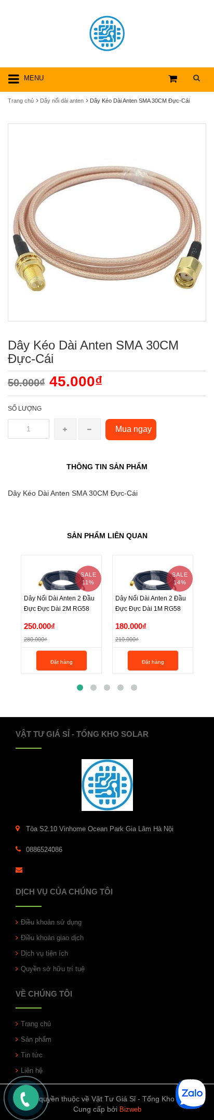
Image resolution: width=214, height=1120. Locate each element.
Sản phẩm (36, 1039)
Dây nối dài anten (62, 100)
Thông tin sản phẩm (107, 467)
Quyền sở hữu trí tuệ (53, 969)
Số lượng (25, 408)
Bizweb (130, 1109)
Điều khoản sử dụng (51, 922)
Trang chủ (36, 1024)
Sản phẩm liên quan (107, 535)
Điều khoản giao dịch (52, 938)
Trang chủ (21, 100)
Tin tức (32, 1055)
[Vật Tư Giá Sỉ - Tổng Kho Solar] (107, 32)
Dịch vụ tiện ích (44, 953)
